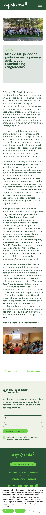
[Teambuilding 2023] (23, 340)
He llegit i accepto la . (23, 438)
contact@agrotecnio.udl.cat (23, 479)
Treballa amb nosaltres (23, 464)
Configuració (33, 511)
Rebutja (20, 511)
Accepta (8, 511)
